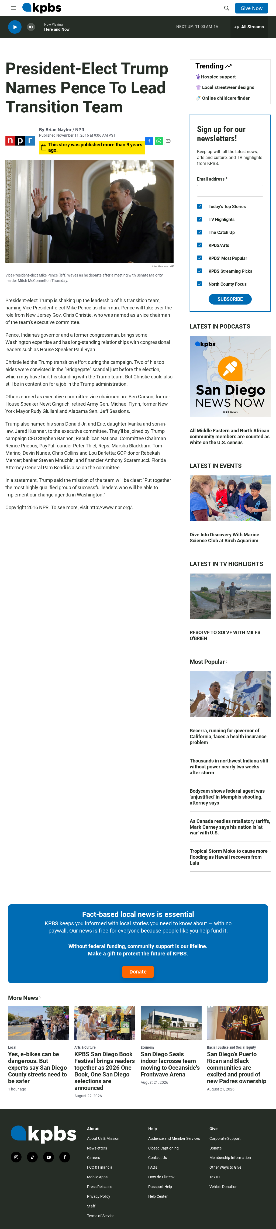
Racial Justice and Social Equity (231, 1047)
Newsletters (97, 1148)
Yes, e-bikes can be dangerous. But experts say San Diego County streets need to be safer (37, 1068)
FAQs (152, 1167)
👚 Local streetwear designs (224, 87)
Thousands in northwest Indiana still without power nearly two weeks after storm (229, 766)
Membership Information (230, 1157)
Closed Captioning (163, 1148)
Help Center (158, 1196)
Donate (138, 971)
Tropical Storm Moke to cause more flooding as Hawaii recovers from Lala (229, 857)
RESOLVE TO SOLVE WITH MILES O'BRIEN (225, 635)
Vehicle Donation (223, 1187)
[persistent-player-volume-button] (31, 27)
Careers (93, 1157)
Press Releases (99, 1187)
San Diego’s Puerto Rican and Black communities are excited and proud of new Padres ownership (236, 1068)
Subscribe (230, 299)
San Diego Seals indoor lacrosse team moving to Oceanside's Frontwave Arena (170, 1064)
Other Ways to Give (225, 1167)
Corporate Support (225, 1138)
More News (23, 998)
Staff (91, 1206)
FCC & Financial (100, 1167)
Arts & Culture (85, 1047)
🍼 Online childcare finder (222, 98)
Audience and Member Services (174, 1138)
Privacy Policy (98, 1196)
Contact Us (157, 1157)
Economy (147, 1047)
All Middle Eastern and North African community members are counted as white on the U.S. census (230, 436)
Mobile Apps (97, 1177)
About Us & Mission (103, 1138)
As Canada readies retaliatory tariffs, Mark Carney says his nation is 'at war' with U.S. (230, 827)
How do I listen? (161, 1177)
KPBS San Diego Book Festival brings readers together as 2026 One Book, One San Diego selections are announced (104, 1071)
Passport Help (160, 1187)
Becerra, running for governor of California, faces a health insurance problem (228, 736)
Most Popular (207, 661)
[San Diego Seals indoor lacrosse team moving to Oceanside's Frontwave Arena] (171, 1023)
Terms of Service (100, 1216)
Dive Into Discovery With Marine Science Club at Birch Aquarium (224, 537)
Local (12, 1047)
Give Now (252, 8)
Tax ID (214, 1177)
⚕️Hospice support (215, 77)
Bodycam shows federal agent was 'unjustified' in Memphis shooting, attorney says (227, 797)
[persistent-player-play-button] (14, 27)
